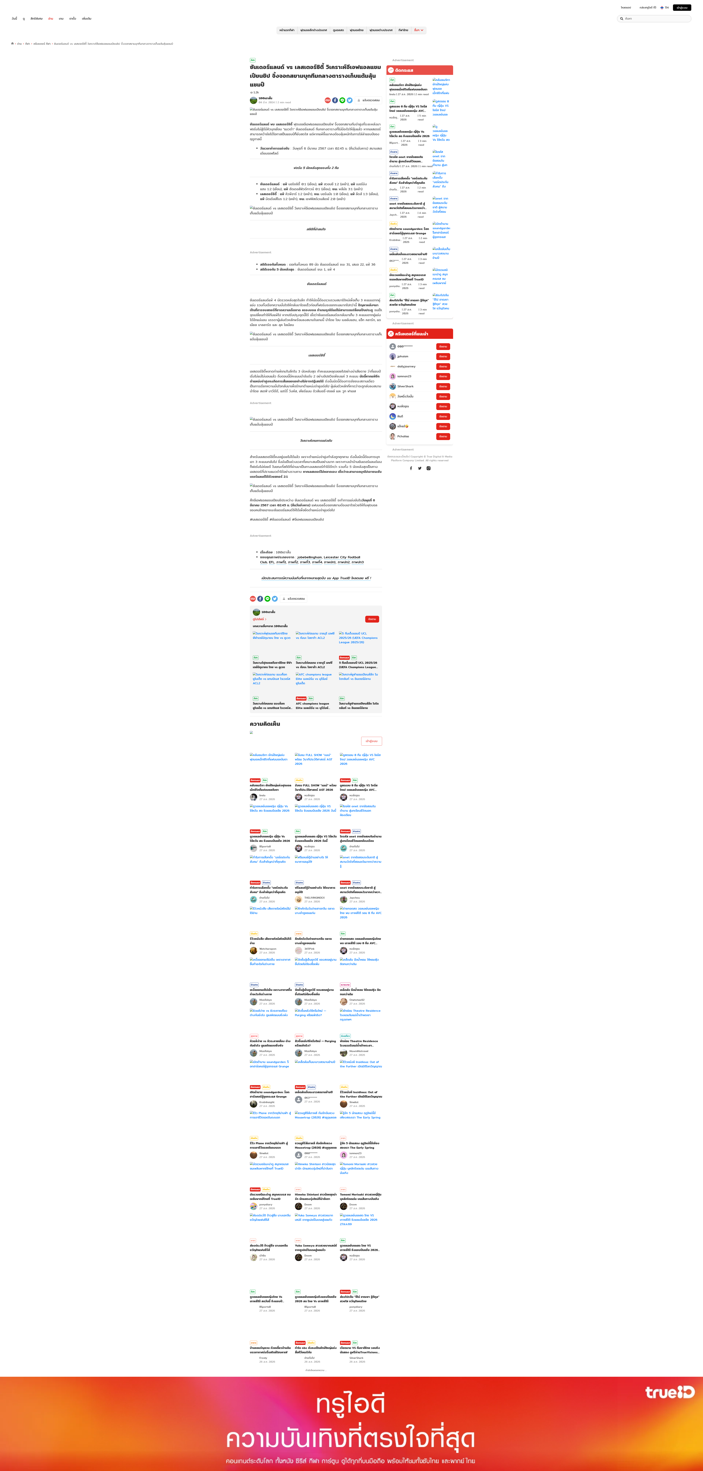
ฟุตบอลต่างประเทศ (381, 30)
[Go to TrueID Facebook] (411, 468)
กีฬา (27, 44)
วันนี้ (14, 18)
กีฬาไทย (403, 30)
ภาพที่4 (317, 562)
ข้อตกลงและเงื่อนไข (398, 457)
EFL (271, 562)
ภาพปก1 (330, 562)
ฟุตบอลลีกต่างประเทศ (313, 30)
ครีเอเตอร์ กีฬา (42, 44)
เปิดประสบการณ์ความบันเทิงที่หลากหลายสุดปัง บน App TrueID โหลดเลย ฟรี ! (316, 578)
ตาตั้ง (72, 18)
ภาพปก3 (358, 562)
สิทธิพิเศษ (36, 18)
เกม (61, 18)
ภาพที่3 (305, 562)
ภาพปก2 (344, 562)
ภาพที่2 (293, 562)
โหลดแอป (626, 7)
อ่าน (50, 18)
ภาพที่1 (281, 562)
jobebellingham (309, 557)
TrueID (23, 7)
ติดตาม (372, 619)
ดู (24, 18)
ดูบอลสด (338, 30)
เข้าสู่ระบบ (682, 7)
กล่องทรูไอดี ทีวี (648, 7)
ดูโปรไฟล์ (258, 619)
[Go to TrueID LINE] (429, 468)
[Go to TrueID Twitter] (420, 468)
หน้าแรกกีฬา (287, 30)
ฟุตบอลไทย (357, 30)
